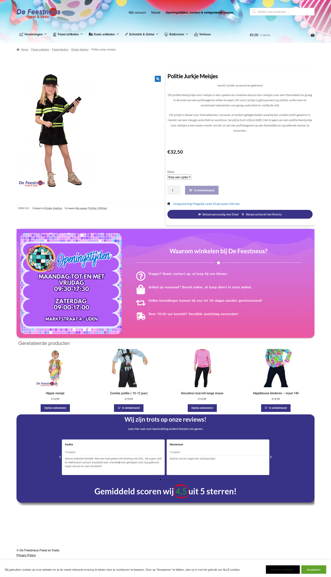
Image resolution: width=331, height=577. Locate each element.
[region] (165, 568)
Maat (170, 172)
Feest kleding (60, 49)
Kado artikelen (104, 34)
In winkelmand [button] (131, 407)
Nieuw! (155, 12)
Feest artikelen (68, 34)
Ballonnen (176, 34)
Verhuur (205, 34)
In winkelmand (204, 190)
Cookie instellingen (282, 569)
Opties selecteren (55, 407)
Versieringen (33, 34)
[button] (158, 79)
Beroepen (81, 208)
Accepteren (314, 569)
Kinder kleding (79, 49)
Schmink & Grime (141, 34)
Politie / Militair (97, 208)
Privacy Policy (26, 555)
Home (24, 49)
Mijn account (137, 12)
